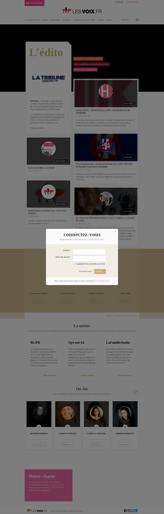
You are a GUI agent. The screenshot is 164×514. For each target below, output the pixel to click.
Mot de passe (63, 257)
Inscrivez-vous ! (103, 281)
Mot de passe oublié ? (85, 271)
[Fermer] (115, 231)
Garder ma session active (90, 264)
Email (67, 250)
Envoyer (99, 271)
